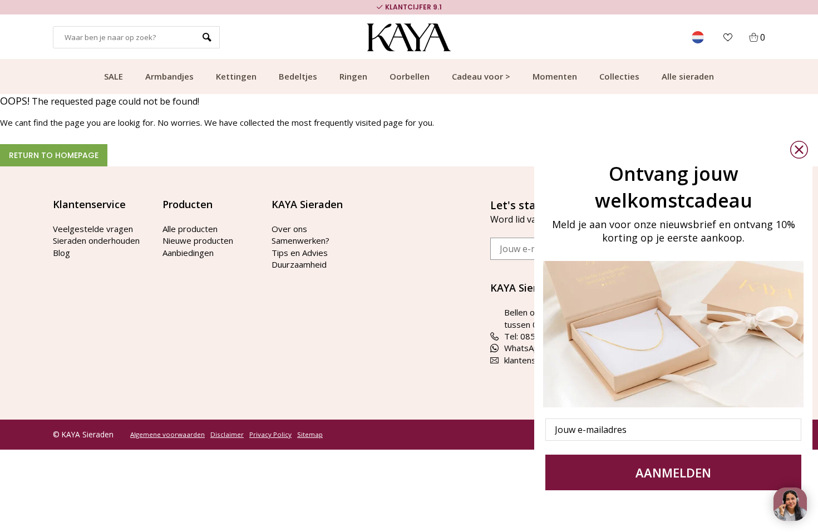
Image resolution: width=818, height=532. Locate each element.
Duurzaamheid (299, 264)
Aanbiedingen (188, 252)
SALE (113, 76)
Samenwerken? (300, 240)
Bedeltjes (298, 76)
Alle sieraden (688, 76)
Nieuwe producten (197, 240)
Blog (61, 252)
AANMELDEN (673, 472)
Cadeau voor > (481, 76)
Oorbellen (410, 76)
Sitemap (310, 434)
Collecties (619, 76)
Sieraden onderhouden (96, 240)
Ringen (353, 76)
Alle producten (190, 228)
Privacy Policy (270, 434)
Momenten (555, 76)
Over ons (289, 228)
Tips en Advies (300, 252)
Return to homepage (53, 155)
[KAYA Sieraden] (409, 37)
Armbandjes (169, 76)
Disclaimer (227, 434)
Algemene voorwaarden (167, 434)
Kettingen (236, 76)
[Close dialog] (799, 150)
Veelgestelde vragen (93, 228)
